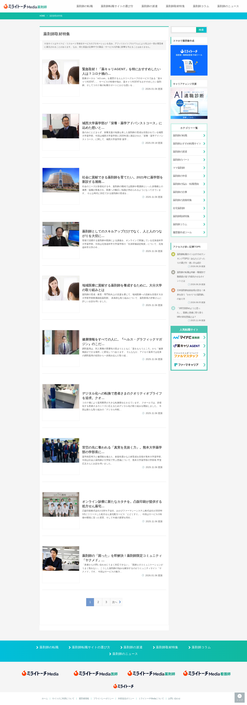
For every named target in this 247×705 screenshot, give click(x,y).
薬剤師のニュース (228, 6)
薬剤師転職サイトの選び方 (117, 6)
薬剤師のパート (181, 159)
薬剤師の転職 (84, 6)
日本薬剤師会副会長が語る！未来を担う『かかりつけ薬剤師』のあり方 (191, 296)
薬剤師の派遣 (149, 6)
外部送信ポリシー (126, 699)
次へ (114, 602)
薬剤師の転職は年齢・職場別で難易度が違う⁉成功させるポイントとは (191, 278)
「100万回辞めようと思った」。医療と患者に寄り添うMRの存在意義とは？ (191, 314)
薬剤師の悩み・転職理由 (186, 183)
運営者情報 (84, 699)
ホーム (45, 699)
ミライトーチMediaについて (151, 699)
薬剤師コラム (201, 6)
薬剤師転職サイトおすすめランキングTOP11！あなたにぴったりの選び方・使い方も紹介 (191, 260)
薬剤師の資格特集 (182, 200)
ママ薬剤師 (179, 167)
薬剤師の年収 (180, 175)
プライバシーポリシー (103, 699)
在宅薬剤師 (179, 208)
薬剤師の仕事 (180, 192)
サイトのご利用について (63, 699)
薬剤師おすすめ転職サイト (187, 143)
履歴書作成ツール (182, 232)
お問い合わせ (174, 699)
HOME (42, 16)
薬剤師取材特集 (175, 6)
